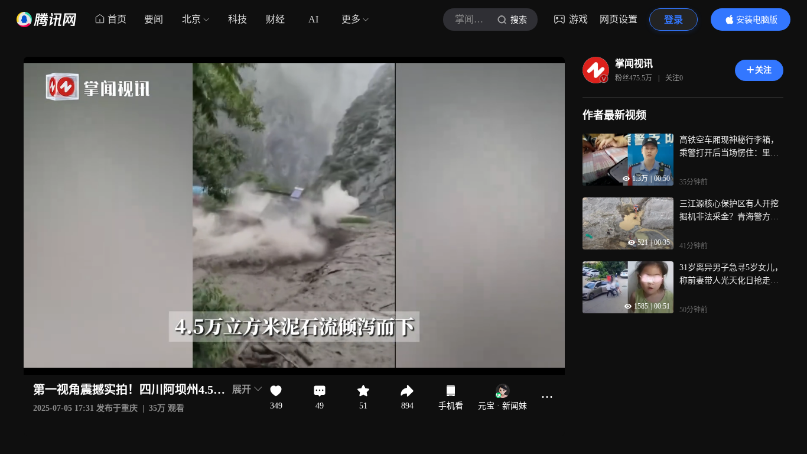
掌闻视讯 (634, 64)
